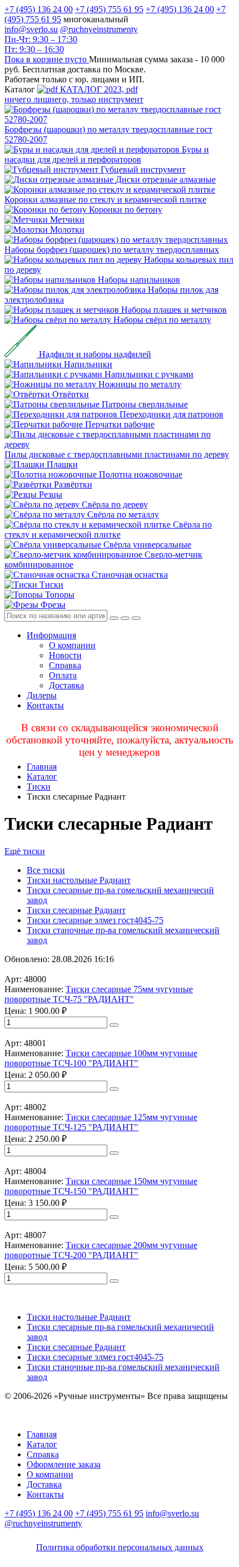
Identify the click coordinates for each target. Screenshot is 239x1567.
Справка (65, 665)
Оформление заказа (64, 1464)
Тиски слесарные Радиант (76, 910)
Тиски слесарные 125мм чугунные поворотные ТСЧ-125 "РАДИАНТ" (100, 1122)
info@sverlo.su (31, 29)
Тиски (39, 786)
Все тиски (46, 870)
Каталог (42, 776)
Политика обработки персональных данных (119, 1547)
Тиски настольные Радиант (79, 880)
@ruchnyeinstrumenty (99, 29)
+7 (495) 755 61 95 (109, 9)
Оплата (63, 675)
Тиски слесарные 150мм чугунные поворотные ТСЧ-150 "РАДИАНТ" (100, 1186)
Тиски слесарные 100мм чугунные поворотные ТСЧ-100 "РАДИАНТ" (100, 1058)
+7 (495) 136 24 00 (38, 9)
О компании (72, 645)
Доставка (66, 685)
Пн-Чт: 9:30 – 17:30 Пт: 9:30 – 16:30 (40, 44)
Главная (42, 766)
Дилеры (42, 695)
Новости (65, 655)
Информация (51, 635)
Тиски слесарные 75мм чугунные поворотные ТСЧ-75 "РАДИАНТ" (98, 994)
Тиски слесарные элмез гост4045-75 (95, 920)
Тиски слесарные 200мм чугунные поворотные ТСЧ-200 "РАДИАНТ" (100, 1250)
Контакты (45, 705)
